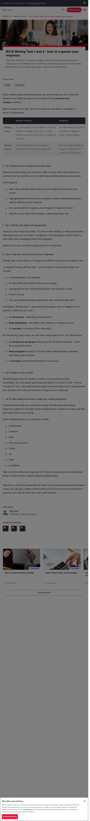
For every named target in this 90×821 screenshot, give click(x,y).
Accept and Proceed (10, 816)
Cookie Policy (27, 809)
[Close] (84, 801)
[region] (44, 809)
